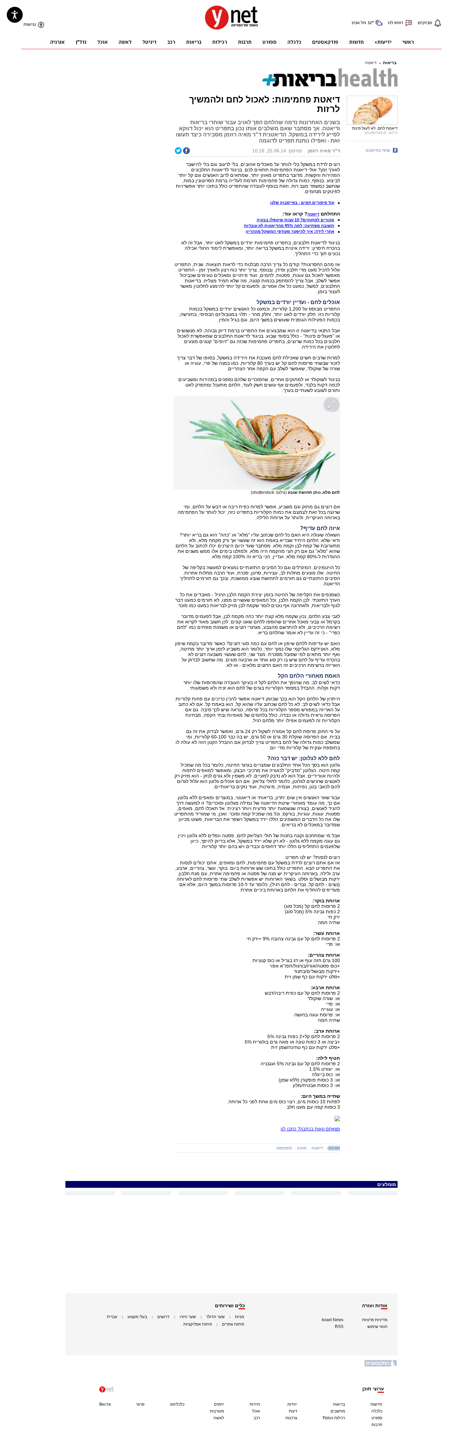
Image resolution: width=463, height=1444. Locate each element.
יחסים (219, 1404)
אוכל (256, 1411)
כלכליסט (177, 1404)
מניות (239, 1316)
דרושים (163, 1316)
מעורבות (217, 1411)
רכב (257, 1417)
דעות (293, 1411)
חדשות (376, 1404)
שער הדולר (215, 1316)
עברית (112, 1316)
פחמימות (284, 1148)
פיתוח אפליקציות (197, 1324)
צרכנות (291, 1417)
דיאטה (371, 62)
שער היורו (188, 1316)
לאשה (219, 1417)
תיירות (254, 1404)
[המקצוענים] (381, 1366)
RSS (339, 1326)
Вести (105, 1404)
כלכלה (376, 1411)
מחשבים (337, 1411)
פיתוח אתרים (233, 1324)
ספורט (376, 1417)
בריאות (390, 62)
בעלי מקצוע (137, 1316)
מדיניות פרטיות (374, 1319)
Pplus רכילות (334, 1417)
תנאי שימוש (377, 1326)
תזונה (301, 1148)
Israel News (332, 1319)
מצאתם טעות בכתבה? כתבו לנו (310, 1128)
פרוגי (140, 1404)
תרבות (376, 1424)
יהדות (292, 1404)
